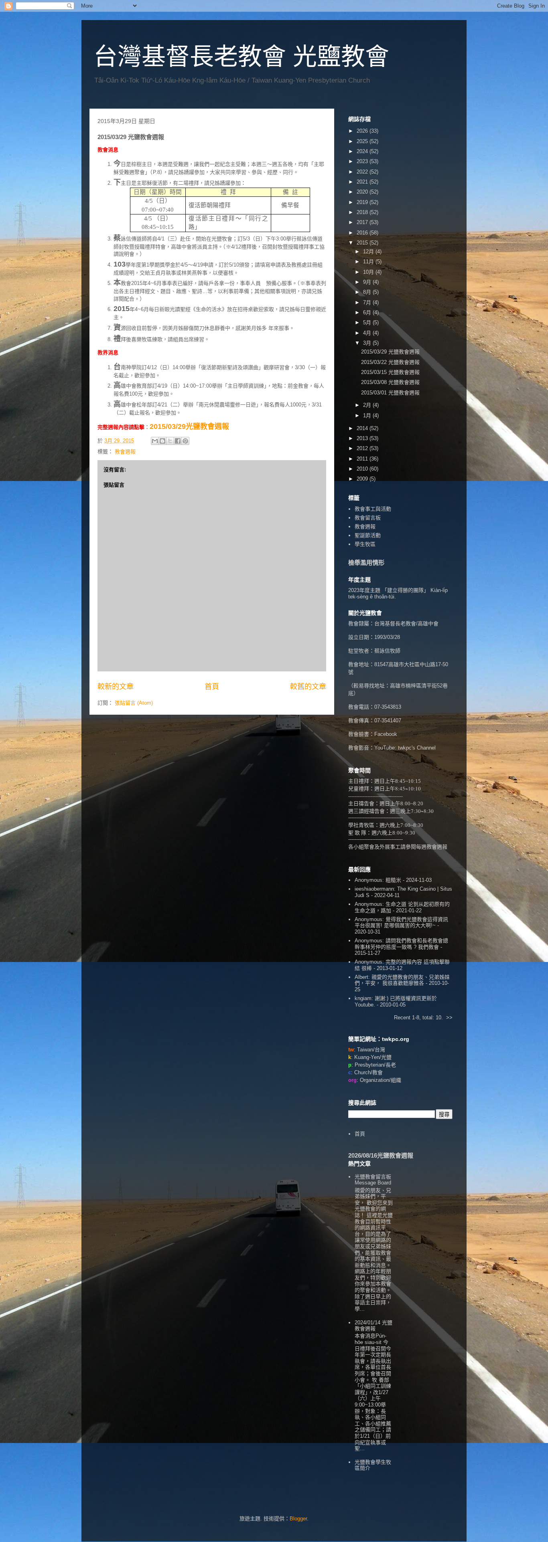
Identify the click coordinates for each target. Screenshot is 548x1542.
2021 (363, 182)
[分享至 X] (170, 441)
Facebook (385, 734)
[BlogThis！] (162, 441)
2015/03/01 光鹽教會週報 (390, 393)
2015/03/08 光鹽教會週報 (390, 382)
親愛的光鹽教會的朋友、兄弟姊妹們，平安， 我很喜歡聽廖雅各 (402, 980)
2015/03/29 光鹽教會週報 (390, 352)
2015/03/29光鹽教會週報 (189, 426)
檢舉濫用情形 (366, 562)
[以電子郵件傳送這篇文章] (155, 441)
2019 (363, 202)
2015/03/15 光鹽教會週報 (390, 372)
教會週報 (125, 452)
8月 (368, 292)
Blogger (298, 1519)
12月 (369, 252)
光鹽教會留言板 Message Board (373, 1180)
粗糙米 (393, 880)
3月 (368, 343)
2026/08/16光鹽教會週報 (380, 1155)
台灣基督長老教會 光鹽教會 (241, 56)
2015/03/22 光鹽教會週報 (390, 362)
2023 (363, 161)
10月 (369, 272)
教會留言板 (368, 518)
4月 (368, 333)
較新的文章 (115, 687)
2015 (363, 243)
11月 (369, 262)
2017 (363, 222)
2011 (363, 459)
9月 (368, 282)
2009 (363, 479)
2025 (363, 141)
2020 (363, 192)
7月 (368, 302)
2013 (363, 438)
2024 (363, 151)
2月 (368, 405)
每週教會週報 (431, 846)
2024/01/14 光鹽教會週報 (373, 1326)
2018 (363, 212)
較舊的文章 (308, 687)
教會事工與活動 (373, 509)
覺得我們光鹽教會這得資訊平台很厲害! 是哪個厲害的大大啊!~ (401, 922)
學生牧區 (365, 544)
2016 (363, 233)
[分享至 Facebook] (178, 441)
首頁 (212, 687)
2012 (363, 448)
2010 (363, 469)
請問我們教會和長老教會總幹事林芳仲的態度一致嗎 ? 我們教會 (401, 944)
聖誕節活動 (368, 535)
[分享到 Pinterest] (185, 441)
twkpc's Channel (417, 748)
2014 (363, 428)
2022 (363, 172)
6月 (368, 312)
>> (449, 1018)
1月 (368, 415)
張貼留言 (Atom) (134, 703)
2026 (363, 131)
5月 (368, 322)
